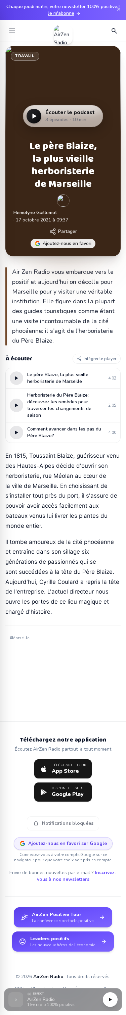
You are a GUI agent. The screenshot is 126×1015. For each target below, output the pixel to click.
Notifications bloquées (63, 823)
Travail (25, 55)
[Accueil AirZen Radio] (63, 30)
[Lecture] (110, 999)
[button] (63, 999)
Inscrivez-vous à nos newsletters (77, 875)
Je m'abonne (64, 13)
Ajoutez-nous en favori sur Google (67, 843)
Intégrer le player (100, 358)
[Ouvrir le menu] (12, 31)
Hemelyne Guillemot (35, 212)
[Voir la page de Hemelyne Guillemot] (63, 201)
